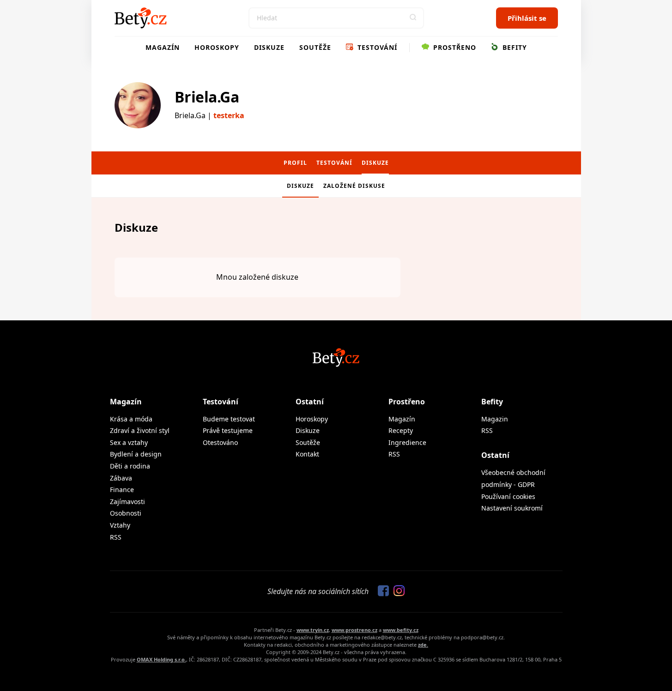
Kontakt (307, 454)
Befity (513, 47)
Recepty (400, 430)
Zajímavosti (127, 501)
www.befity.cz (400, 629)
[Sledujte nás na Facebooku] (381, 591)
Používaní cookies (508, 496)
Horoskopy (216, 47)
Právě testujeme (228, 430)
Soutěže (315, 47)
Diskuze (269, 47)
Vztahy (120, 525)
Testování (376, 47)
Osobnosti (125, 513)
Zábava (121, 478)
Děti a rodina (130, 466)
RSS (115, 537)
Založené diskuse (354, 186)
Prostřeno (453, 47)
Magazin (494, 419)
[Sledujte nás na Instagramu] (397, 591)
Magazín (162, 47)
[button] (413, 18)
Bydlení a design (136, 454)
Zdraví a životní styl (140, 430)
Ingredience (407, 442)
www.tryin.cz (313, 629)
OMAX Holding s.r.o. (161, 659)
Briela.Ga (207, 97)
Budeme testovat (229, 419)
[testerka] (138, 105)
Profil (295, 163)
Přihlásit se (527, 18)
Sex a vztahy (129, 442)
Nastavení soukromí (512, 508)
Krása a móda (131, 419)
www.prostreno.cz (354, 629)
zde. (423, 644)
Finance (122, 489)
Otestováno (220, 442)
